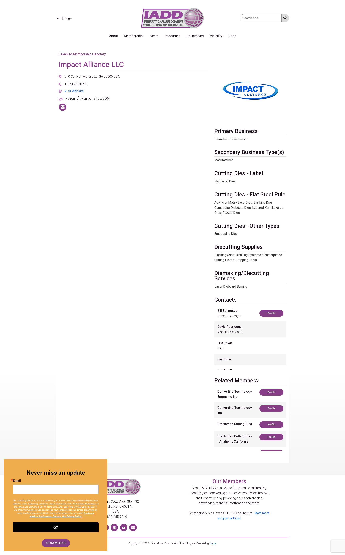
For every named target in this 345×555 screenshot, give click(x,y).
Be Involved (195, 36)
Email (17, 480)
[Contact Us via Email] (133, 527)
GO (55, 527)
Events (154, 36)
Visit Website (74, 91)
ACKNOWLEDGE (55, 543)
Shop (232, 36)
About (113, 36)
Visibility (216, 36)
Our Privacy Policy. (72, 516)
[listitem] (60, 18)
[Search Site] (284, 17)
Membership (133, 36)
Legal (213, 543)
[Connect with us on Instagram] (114, 527)
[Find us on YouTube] (123, 527)
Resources (172, 36)
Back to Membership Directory (83, 54)
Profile (271, 313)
